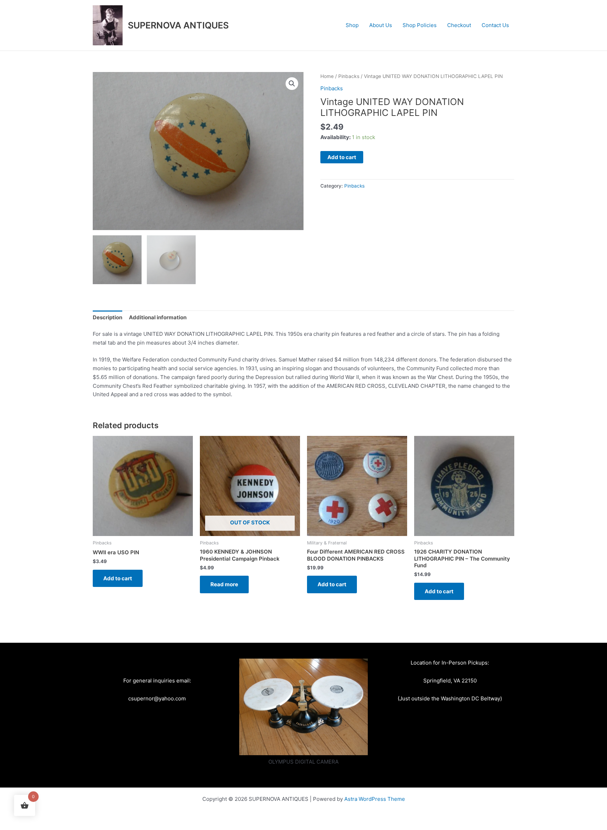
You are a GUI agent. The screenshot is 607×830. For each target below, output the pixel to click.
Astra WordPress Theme (374, 799)
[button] (292, 83)
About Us (380, 25)
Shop (352, 25)
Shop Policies (420, 25)
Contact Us (495, 25)
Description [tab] (107, 317)
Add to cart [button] (117, 578)
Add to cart (341, 157)
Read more (224, 584)
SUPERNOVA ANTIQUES (178, 25)
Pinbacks (348, 76)
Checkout (459, 25)
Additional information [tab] (158, 317)
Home (327, 76)
